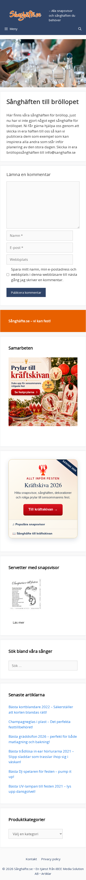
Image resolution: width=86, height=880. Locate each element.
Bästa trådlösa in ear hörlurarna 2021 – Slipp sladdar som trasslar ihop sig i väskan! (41, 756)
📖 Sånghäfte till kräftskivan (32, 533)
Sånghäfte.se (23, 869)
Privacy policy (51, 859)
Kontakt (31, 859)
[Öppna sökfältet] (80, 28)
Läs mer (18, 622)
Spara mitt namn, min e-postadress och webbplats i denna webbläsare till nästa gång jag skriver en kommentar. (44, 274)
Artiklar (46, 873)
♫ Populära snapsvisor (28, 524)
